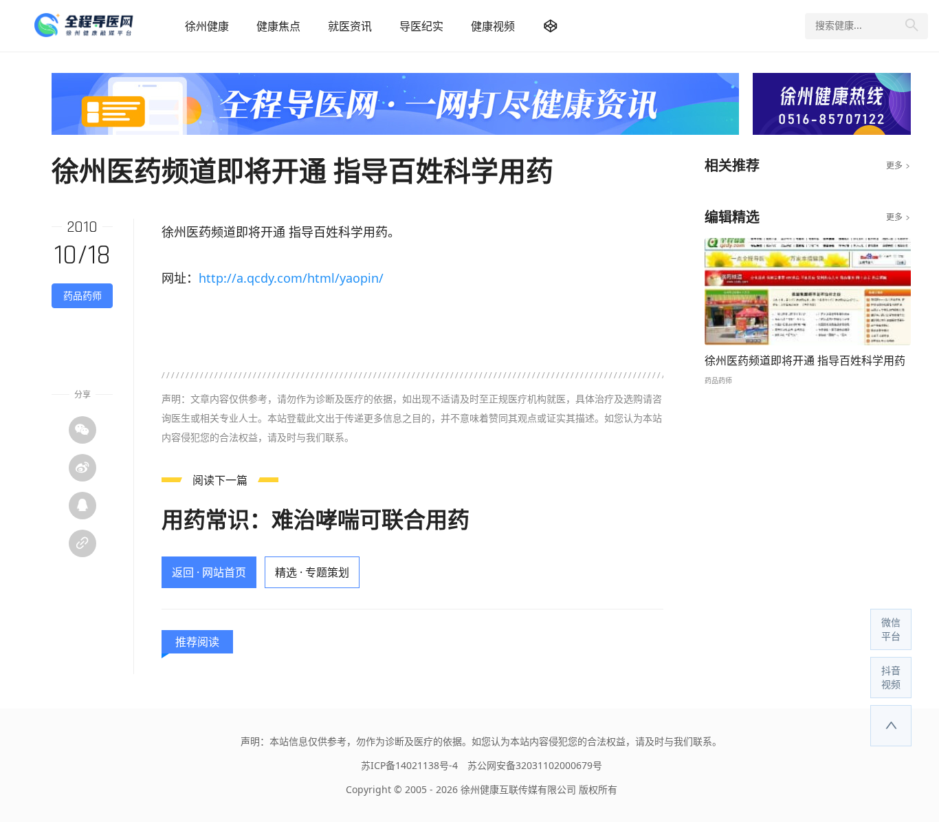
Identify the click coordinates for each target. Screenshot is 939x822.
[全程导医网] (102, 26)
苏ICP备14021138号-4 (409, 765)
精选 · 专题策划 (312, 572)
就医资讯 (350, 26)
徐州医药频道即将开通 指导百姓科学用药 (805, 360)
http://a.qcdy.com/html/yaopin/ (291, 278)
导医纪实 (421, 26)
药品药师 (82, 295)
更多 (898, 166)
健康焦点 (278, 26)
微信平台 (891, 629)
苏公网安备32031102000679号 (534, 765)
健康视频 (493, 26)
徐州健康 (207, 26)
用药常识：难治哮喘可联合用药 (316, 519)
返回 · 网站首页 (209, 572)
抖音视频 (891, 677)
